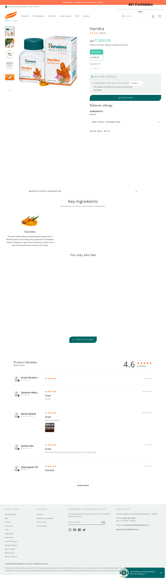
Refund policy (10, 553)
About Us (25, 16)
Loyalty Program (11, 541)
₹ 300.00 (94, 159)
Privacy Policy (42, 526)
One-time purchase (105, 77)
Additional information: (106, 122)
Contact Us (9, 526)
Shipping (108, 45)
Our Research (38, 16)
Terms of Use (41, 522)
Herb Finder (9, 537)
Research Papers (11, 545)
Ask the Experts (10, 514)
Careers (86, 16)
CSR (77, 16)
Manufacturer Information (45, 191)
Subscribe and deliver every (112, 83)
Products (52, 16)
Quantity (95, 64)
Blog (6, 518)
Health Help (9, 534)
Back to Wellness (84, 339)
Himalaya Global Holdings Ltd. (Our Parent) (23, 7)
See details (97, 90)
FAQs (7, 530)
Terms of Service (11, 557)
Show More (83, 485)
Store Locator (66, 16)
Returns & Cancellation (45, 518)
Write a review (19, 365)
